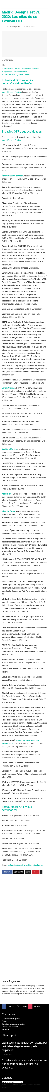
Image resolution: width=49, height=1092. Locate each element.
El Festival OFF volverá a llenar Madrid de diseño (21, 69)
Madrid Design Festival (11, 92)
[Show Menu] (3, 4)
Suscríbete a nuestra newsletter (13, 1024)
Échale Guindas (8, 388)
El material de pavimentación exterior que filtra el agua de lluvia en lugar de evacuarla (24, 1064)
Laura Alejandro (14, 26)
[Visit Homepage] (24, 3)
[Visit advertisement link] (24, 899)
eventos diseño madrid (15, 865)
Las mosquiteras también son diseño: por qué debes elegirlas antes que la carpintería (24, 1046)
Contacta (5, 1021)
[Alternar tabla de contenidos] (3, 66)
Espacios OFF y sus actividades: (15, 72)
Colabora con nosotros (10, 1027)
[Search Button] (46, 4)
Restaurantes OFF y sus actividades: (16, 75)
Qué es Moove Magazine (11, 1019)
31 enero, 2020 (29, 27)
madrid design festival (34, 865)
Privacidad (5, 1029)
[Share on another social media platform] (41, 872)
